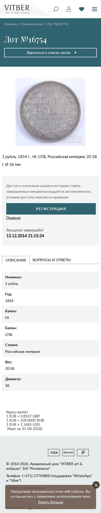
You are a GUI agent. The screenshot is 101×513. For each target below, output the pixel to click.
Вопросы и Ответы (52, 259)
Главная (10, 23)
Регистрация (51, 208)
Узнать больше (50, 501)
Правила (13, 217)
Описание (15, 260)
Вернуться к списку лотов (48, 52)
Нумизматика (31, 23)
